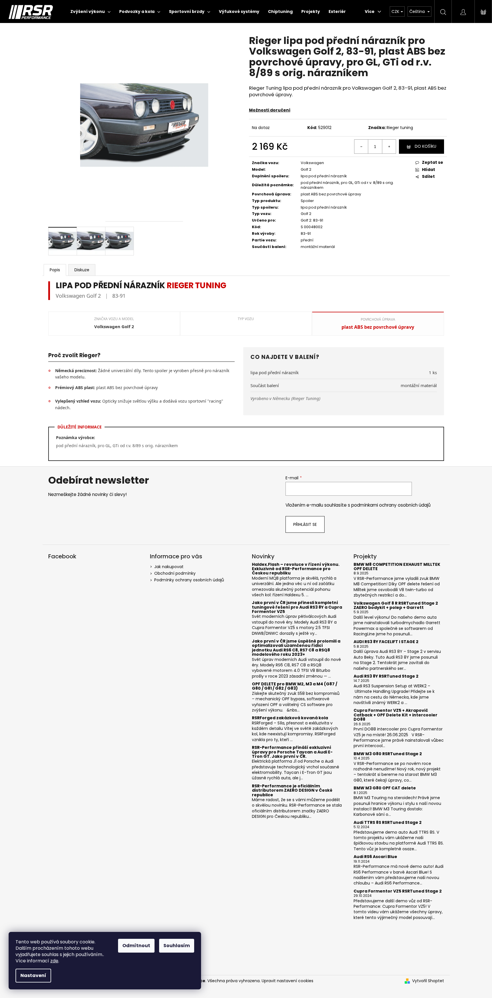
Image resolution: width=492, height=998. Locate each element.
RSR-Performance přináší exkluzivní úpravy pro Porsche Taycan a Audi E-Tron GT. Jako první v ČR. (292, 752)
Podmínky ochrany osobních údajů (189, 580)
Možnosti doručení (269, 110)
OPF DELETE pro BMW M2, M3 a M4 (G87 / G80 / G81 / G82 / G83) (294, 686)
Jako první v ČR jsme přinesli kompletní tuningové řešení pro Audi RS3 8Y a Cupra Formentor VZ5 (297, 607)
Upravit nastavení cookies (287, 981)
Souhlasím (176, 945)
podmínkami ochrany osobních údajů (391, 505)
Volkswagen (312, 163)
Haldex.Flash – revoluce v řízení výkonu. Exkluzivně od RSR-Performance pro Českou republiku (295, 569)
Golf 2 (306, 169)
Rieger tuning (400, 127)
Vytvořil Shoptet (428, 981)
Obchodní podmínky (175, 573)
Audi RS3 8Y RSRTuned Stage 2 (386, 676)
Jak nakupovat (169, 567)
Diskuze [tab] (81, 270)
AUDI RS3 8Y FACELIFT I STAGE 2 (386, 642)
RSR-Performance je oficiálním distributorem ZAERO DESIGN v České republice (292, 790)
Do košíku (425, 146)
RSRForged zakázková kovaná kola (290, 718)
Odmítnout (136, 945)
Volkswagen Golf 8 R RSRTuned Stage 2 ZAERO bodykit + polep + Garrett (396, 605)
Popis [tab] (55, 270)
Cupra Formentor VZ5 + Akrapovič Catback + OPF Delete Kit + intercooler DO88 (395, 715)
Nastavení (33, 975)
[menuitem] (90, 11)
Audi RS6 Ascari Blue (375, 857)
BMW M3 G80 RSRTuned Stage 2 (388, 754)
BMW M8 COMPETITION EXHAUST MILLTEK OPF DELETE (397, 566)
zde (54, 960)
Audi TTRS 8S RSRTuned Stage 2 (388, 822)
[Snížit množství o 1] (361, 146)
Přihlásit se (305, 524)
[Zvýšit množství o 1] (389, 146)
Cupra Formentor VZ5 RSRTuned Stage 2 (398, 891)
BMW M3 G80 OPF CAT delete (385, 788)
